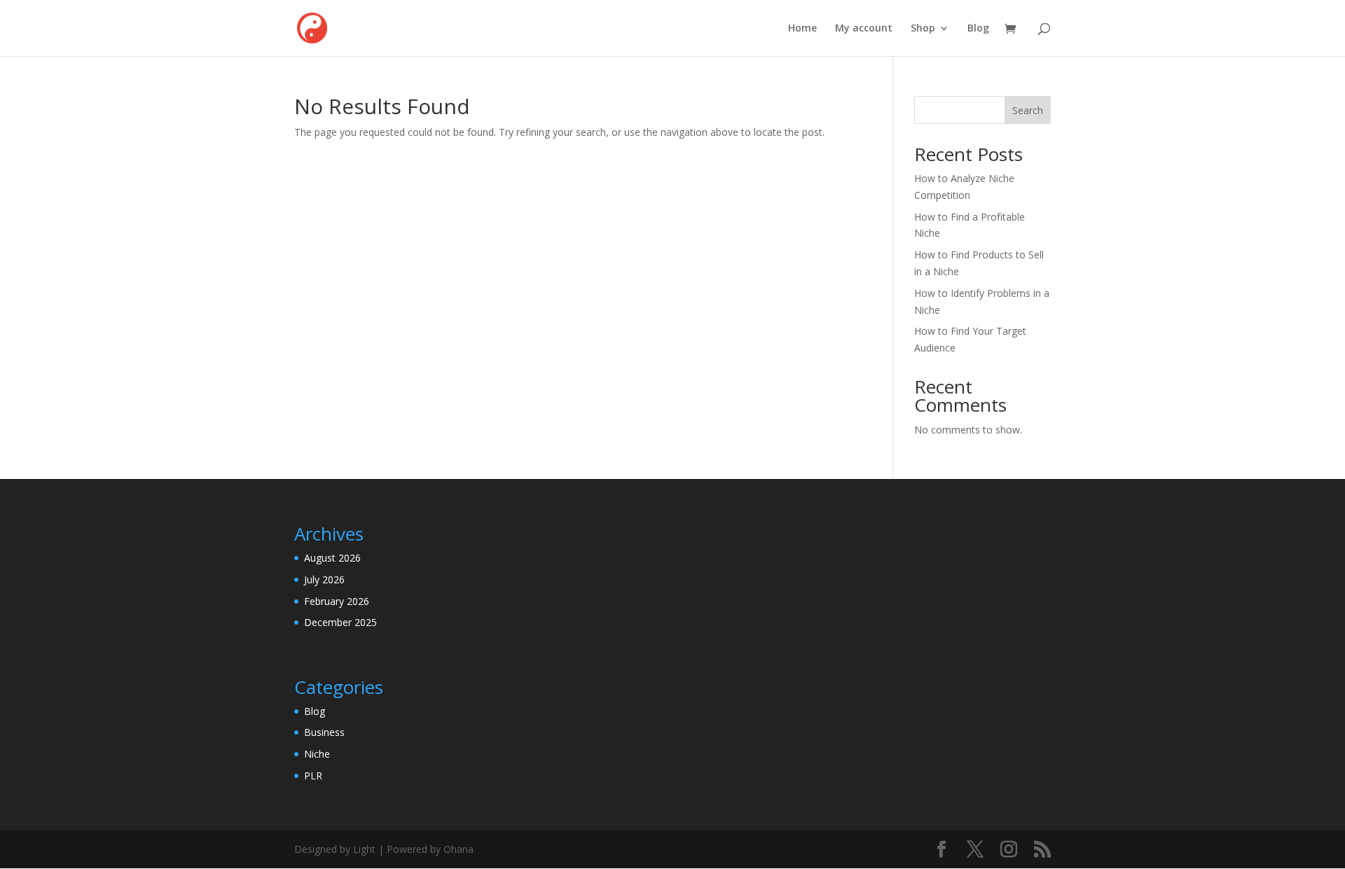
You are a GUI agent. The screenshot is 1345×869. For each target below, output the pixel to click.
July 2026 (324, 579)
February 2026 (336, 601)
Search (1027, 110)
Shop (923, 28)
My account (863, 28)
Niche (317, 753)
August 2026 (332, 557)
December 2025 (340, 622)
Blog (978, 28)
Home (802, 28)
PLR (313, 775)
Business (324, 732)
